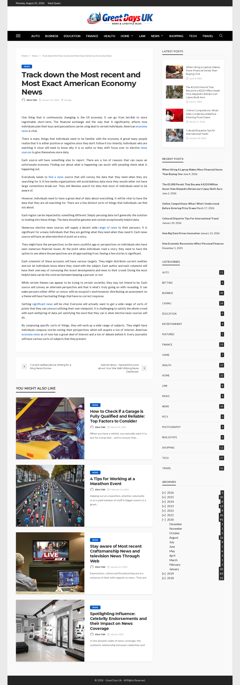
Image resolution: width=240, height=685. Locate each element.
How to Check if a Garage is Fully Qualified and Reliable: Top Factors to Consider (117, 416)
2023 (170, 506)
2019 (170, 573)
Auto (35, 36)
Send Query (54, 3)
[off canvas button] (18, 36)
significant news (42, 304)
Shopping (176, 36)
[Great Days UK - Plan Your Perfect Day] (120, 18)
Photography (171, 427)
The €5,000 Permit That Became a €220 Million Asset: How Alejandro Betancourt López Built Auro (203, 92)
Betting (167, 282)
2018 (170, 578)
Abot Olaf (32, 100)
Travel (207, 36)
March (173, 560)
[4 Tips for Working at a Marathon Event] (50, 496)
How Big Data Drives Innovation (181, 233)
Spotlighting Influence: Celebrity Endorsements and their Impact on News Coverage (118, 621)
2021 (170, 515)
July (171, 542)
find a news (56, 177)
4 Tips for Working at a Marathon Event (112, 481)
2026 (170, 492)
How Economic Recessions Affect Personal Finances (193, 243)
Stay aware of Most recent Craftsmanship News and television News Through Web (116, 553)
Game (165, 354)
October (174, 533)
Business (51, 36)
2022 (170, 510)
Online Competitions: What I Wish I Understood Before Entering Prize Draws (202, 114)
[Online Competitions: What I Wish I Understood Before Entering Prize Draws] (174, 115)
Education (72, 36)
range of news (107, 227)
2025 (170, 497)
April (172, 555)
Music (166, 396)
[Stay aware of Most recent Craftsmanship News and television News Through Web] (50, 563)
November (175, 528)
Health (109, 36)
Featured (168, 334)
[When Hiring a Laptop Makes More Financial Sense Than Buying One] (174, 72)
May (172, 551)
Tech (193, 36)
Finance (92, 36)
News (155, 36)
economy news (31, 334)
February (175, 564)
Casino (166, 303)
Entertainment (172, 323)
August (173, 537)
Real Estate (169, 437)
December (175, 524)
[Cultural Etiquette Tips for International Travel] (174, 135)
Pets (165, 416)
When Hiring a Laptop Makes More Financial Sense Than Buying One (203, 70)
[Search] (221, 36)
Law (142, 36)
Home (125, 36)
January (174, 569)
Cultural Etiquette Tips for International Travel (200, 132)
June (172, 546)
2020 (170, 519)
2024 (170, 501)
